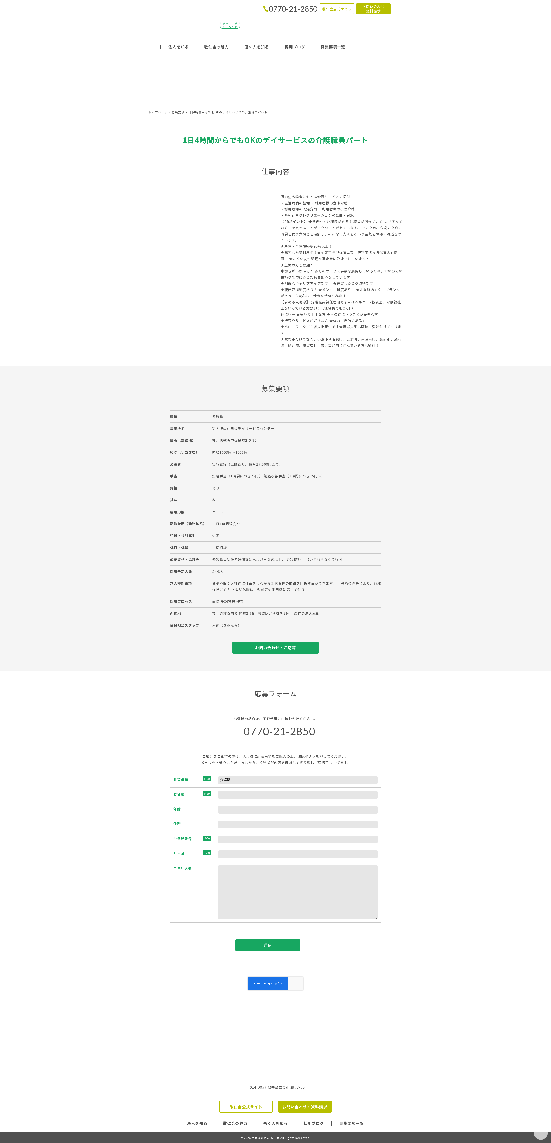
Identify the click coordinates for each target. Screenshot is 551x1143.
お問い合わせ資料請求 (373, 9)
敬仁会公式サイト (336, 8)
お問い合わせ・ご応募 (275, 647)
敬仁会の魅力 (216, 46)
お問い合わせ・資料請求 (304, 1106)
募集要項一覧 (333, 46)
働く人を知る (257, 46)
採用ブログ (295, 46)
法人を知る (178, 46)
